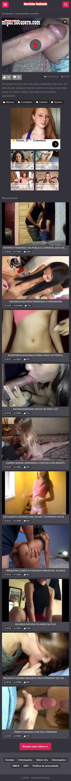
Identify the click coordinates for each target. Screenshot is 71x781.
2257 (26, 765)
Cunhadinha (26, 102)
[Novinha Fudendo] (35, 5)
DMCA (16, 765)
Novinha (58, 102)
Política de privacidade (45, 765)
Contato (9, 760)
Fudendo (43, 102)
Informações (25, 760)
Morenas (10, 102)
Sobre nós (42, 760)
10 (19, 77)
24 (8, 77)
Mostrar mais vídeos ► (35, 746)
